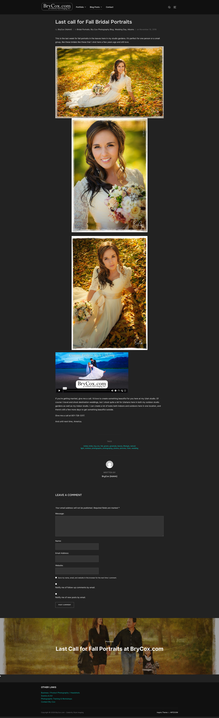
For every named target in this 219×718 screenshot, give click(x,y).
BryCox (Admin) (65, 29)
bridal (86, 446)
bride (91, 446)
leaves (119, 446)
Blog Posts (95, 7)
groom (106, 446)
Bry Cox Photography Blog (102, 29)
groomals (113, 446)
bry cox (97, 446)
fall (102, 446)
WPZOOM (174, 712)
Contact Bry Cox (48, 702)
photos (116, 448)
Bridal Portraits (83, 29)
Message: (59, 513)
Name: (58, 541)
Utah (129, 448)
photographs (97, 448)
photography (107, 448)
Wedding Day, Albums (124, 29)
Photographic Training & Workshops (56, 699)
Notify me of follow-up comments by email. (75, 587)
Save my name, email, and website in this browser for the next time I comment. (87, 578)
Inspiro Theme (162, 712)
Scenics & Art (46, 696)
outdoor (88, 448)
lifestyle (126, 446)
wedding (135, 448)
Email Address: (62, 553)
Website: (59, 565)
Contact (109, 7)
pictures (123, 448)
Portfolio (80, 7)
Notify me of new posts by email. (70, 597)
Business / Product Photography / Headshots (60, 693)
